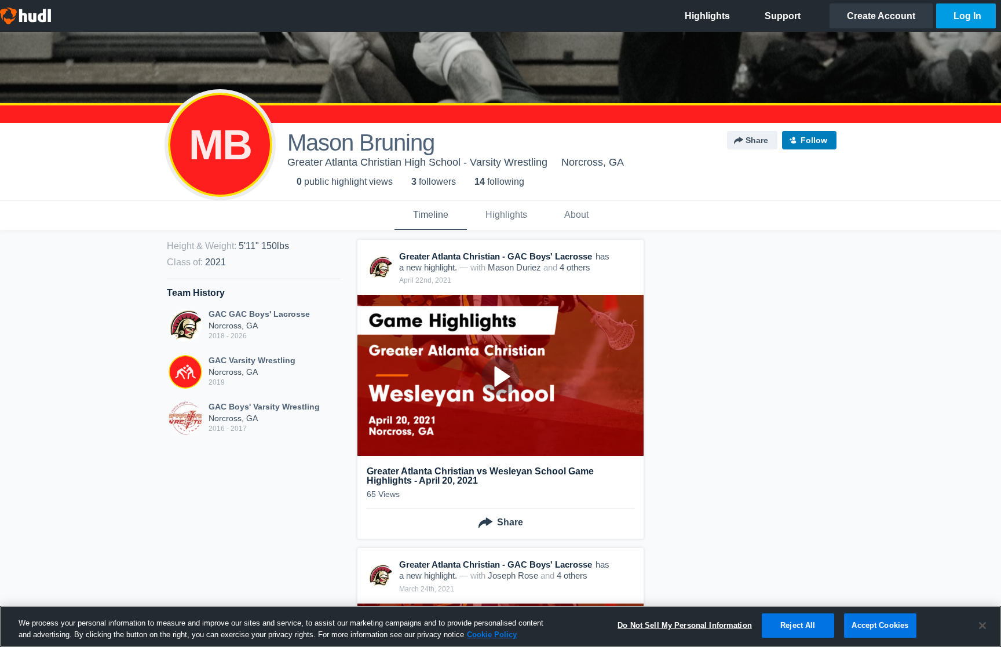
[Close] (982, 625)
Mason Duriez (514, 267)
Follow (814, 140)
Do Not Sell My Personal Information (685, 625)
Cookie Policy (492, 634)
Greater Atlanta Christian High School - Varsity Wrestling (417, 162)
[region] (500, 626)
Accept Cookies (880, 625)
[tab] (430, 215)
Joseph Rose (513, 575)
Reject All (797, 625)
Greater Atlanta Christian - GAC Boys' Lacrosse (495, 256)
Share (757, 140)
